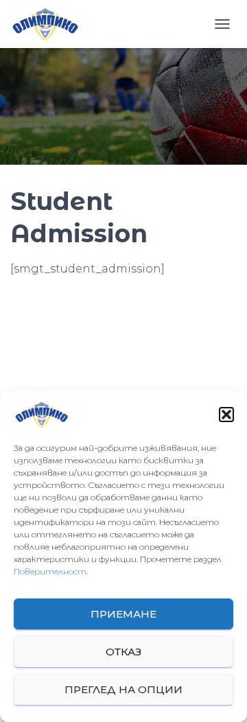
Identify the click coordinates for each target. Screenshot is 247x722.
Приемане (123, 613)
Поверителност (50, 571)
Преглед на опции (123, 689)
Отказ (123, 651)
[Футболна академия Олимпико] (49, 24)
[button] (226, 414)
